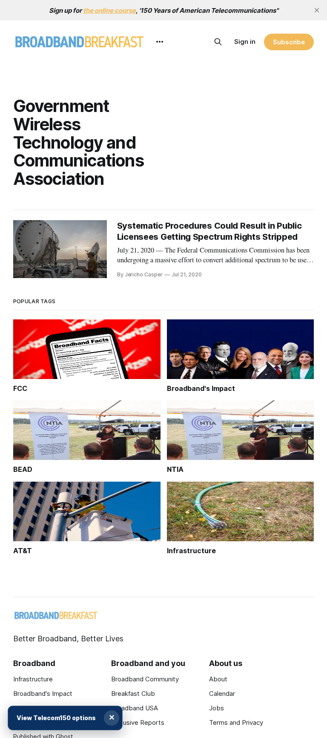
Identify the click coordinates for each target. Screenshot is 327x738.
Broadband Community (145, 679)
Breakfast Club (133, 693)
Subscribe (289, 42)
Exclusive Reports (137, 722)
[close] (317, 10)
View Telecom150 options (56, 717)
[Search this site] (218, 42)
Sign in (244, 41)
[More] (159, 42)
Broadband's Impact (42, 693)
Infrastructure (33, 679)
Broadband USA (134, 708)
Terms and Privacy (236, 722)
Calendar (222, 693)
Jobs (216, 708)
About (218, 679)
